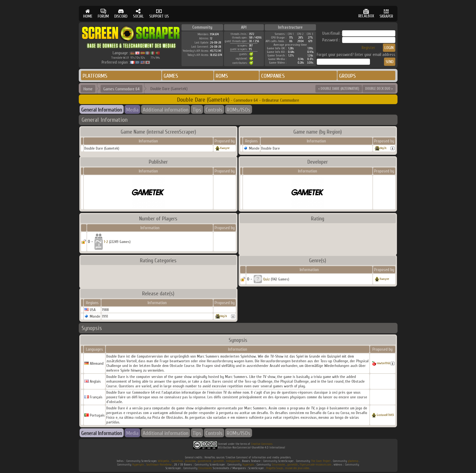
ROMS (222, 76)
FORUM (103, 16)
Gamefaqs (177, 461)
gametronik (204, 461)
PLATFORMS (95, 76)
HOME (87, 16)
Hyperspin (138, 464)
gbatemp (353, 461)
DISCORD (121, 16)
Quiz (266, 279)
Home (88, 89)
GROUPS (347, 76)
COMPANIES (273, 76)
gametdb (218, 461)
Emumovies (278, 464)
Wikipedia (163, 461)
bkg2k (383, 148)
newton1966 (383, 363)
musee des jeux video (297, 468)
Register (368, 47)
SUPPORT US (159, 16)
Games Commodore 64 (121, 89)
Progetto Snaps (274, 468)
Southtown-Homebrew (159, 464)
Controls (214, 110)
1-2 (106, 241)
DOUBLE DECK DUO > (379, 89)
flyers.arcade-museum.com (315, 464)
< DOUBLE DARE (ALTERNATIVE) (338, 89)
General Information (101, 110)
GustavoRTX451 (385, 415)
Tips (197, 110)
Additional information (165, 110)
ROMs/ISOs (238, 110)
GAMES (171, 76)
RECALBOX (366, 16)
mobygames (233, 461)
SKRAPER (386, 16)
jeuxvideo (190, 461)
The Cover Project (321, 461)
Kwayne (224, 148)
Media (132, 110)
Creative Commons (261, 444)
